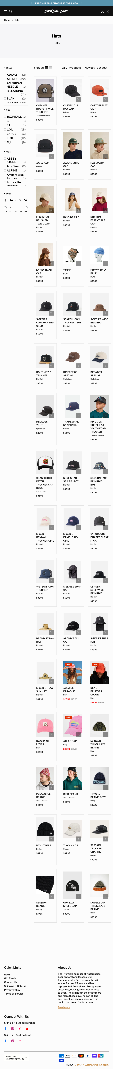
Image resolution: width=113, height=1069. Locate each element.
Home (7, 20)
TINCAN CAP (70, 845)
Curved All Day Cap (71, 107)
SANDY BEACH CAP (44, 271)
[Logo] (56, 11)
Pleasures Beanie (43, 795)
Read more (64, 1007)
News (7, 974)
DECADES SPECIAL (96, 374)
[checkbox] (16, 74)
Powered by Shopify (99, 1065)
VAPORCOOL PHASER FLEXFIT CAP (99, 537)
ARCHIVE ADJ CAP (71, 640)
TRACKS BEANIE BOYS (98, 795)
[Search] (10, 11)
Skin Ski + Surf (82, 1065)
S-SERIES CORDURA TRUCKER (45, 322)
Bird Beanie (71, 794)
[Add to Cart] (51, 99)
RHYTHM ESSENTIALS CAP (97, 220)
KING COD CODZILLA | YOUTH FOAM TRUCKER (98, 426)
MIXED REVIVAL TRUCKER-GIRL (45, 537)
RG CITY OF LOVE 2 (42, 742)
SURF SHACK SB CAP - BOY (71, 480)
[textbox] (10, 200)
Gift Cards (10, 978)
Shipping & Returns (15, 986)
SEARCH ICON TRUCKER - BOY (72, 321)
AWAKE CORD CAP (71, 165)
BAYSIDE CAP (71, 217)
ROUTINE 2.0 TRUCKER (43, 374)
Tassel (67, 270)
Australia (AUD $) (15, 1058)
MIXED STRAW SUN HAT (44, 690)
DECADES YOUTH (42, 423)
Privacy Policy (12, 989)
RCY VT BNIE (43, 845)
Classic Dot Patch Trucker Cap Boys (44, 483)
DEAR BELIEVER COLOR (96, 691)
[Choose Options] (51, 210)
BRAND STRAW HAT (45, 640)
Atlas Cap (70, 741)
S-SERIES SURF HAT (99, 640)
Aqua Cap (42, 163)
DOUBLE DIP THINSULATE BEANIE (97, 906)
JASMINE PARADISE (69, 690)
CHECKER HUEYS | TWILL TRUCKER (45, 108)
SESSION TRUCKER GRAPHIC (96, 848)
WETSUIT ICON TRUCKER (45, 588)
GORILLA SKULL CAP (70, 904)
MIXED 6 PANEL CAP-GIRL (70, 537)
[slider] (5, 207)
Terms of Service (13, 993)
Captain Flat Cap (98, 107)
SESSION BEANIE (41, 904)
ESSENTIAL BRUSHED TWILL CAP (43, 220)
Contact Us (10, 982)
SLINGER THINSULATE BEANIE (97, 744)
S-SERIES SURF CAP (72, 588)
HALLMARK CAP (97, 165)
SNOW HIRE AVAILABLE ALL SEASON (57, 3)
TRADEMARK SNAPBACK (71, 423)
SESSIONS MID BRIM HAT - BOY (98, 481)
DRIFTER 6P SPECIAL (70, 374)
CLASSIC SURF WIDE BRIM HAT (97, 590)
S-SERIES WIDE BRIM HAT (99, 321)
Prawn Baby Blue (98, 271)
